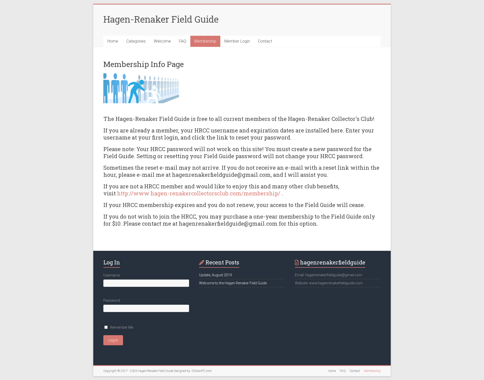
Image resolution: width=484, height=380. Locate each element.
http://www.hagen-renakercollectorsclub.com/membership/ (198, 193)
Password (111, 300)
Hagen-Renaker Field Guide (161, 19)
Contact (265, 41)
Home (112, 41)
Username (111, 275)
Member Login (237, 41)
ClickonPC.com (202, 371)
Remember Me (121, 327)
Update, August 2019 (215, 275)
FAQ (182, 41)
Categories (136, 41)
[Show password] (187, 312)
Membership (205, 41)
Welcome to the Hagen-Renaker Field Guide (233, 283)
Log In (113, 340)
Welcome (162, 41)
